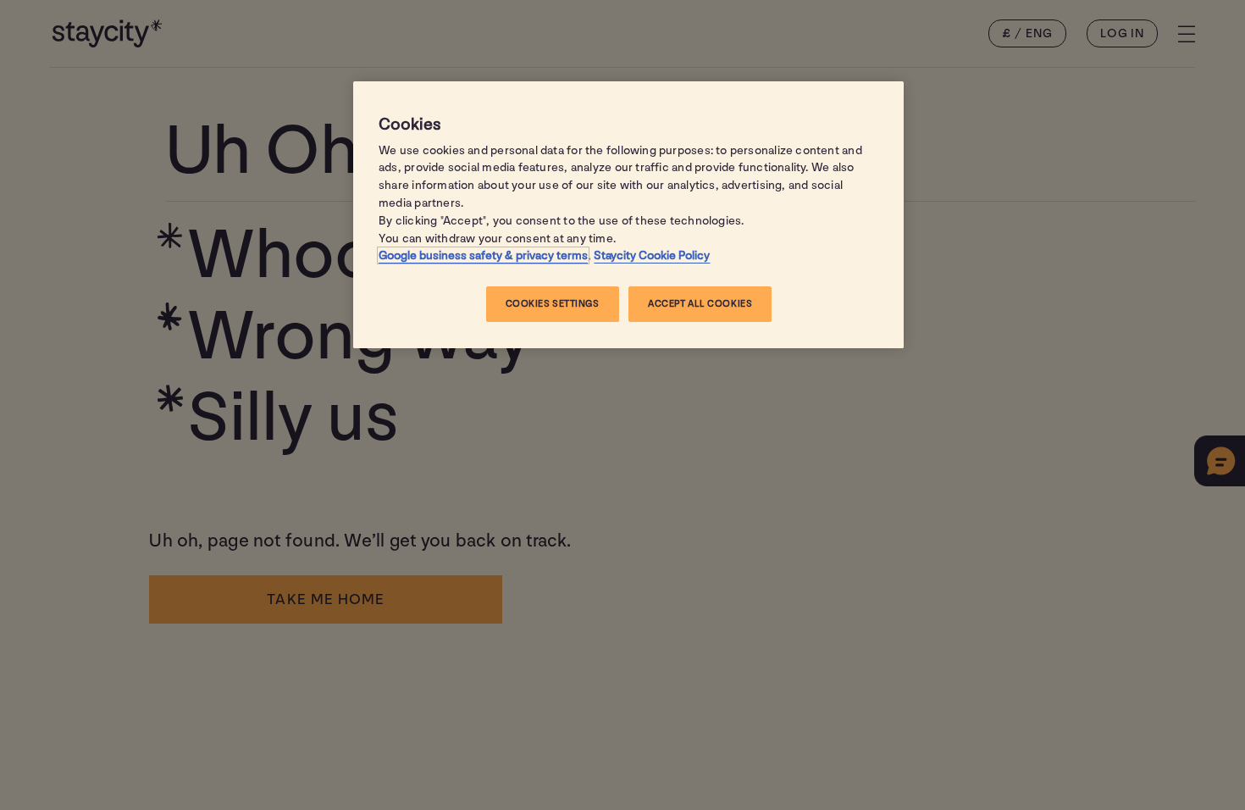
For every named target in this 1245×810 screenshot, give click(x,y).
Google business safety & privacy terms (483, 255)
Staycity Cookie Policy (652, 255)
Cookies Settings (553, 303)
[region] (628, 215)
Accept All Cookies (700, 303)
